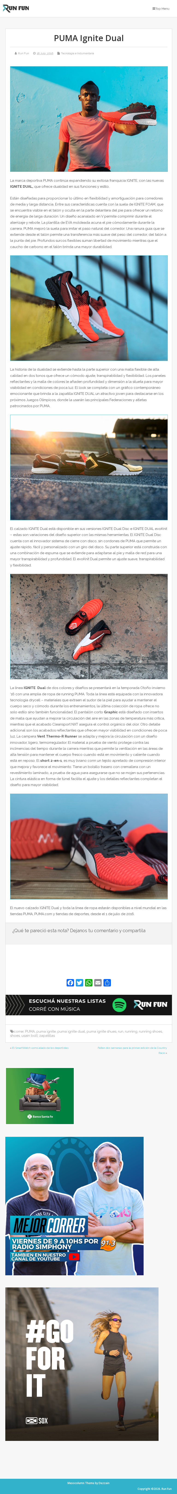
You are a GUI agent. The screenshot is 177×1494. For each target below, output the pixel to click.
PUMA (30, 1031)
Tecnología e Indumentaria (77, 53)
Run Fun (23, 53)
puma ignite (46, 1031)
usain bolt (29, 1036)
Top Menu (162, 8)
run (120, 1031)
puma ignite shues (101, 1031)
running (131, 1031)
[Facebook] (70, 983)
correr (19, 1031)
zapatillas (47, 1036)
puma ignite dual (71, 1031)
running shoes (150, 1031)
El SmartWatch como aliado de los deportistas (40, 1047)
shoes (15, 1036)
